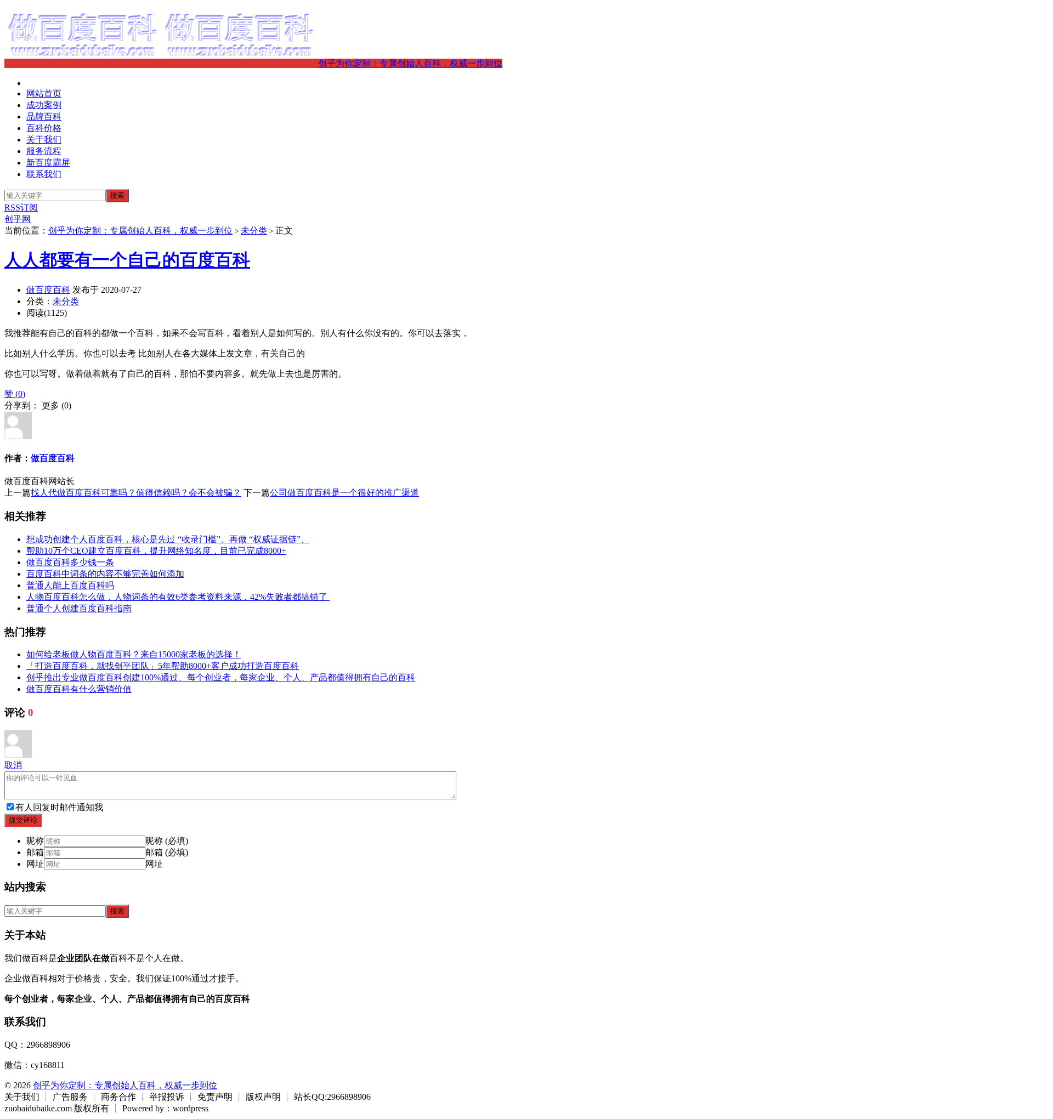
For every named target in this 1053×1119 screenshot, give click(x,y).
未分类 (254, 230)
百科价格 (43, 128)
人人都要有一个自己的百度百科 (127, 260)
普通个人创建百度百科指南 (79, 608)
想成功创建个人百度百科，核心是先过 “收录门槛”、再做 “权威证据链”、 (167, 539)
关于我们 (43, 139)
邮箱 (35, 852)
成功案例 (43, 105)
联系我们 (43, 174)
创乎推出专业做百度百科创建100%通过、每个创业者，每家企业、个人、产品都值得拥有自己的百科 (220, 677)
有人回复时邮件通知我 (59, 807)
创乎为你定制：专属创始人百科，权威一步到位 (410, 63)
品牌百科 (43, 116)
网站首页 (43, 93)
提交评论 (23, 820)
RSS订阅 (21, 207)
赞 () (14, 394)
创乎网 (17, 219)
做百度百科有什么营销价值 (79, 689)
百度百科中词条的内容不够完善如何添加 (105, 573)
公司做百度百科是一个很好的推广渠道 (344, 492)
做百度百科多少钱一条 (70, 562)
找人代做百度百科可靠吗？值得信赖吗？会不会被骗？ (136, 492)
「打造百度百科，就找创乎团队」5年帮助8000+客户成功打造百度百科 (162, 666)
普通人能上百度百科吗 (70, 585)
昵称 (35, 840)
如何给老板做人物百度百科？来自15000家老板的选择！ (133, 654)
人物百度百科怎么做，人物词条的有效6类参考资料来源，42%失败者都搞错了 (178, 596)
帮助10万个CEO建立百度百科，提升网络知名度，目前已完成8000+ (156, 550)
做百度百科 (48, 289)
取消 (13, 765)
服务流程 (43, 151)
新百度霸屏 (48, 162)
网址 (35, 863)
